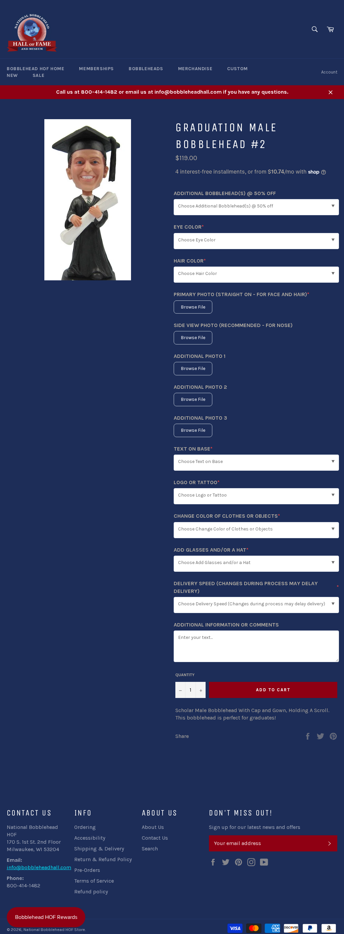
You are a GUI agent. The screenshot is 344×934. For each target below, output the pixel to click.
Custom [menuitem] (237, 69)
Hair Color (190, 261)
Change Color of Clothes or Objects (227, 516)
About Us (153, 827)
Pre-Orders (87, 870)
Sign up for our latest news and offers (254, 827)
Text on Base (193, 449)
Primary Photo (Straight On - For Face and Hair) (241, 294)
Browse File (193, 307)
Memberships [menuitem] (96, 69)
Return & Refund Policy (103, 859)
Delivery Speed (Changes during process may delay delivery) (256, 587)
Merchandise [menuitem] (195, 69)
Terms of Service (94, 881)
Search (150, 848)
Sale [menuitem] (38, 75)
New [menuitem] (12, 75)
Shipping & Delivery (99, 848)
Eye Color (189, 227)
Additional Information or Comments (226, 624)
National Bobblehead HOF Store (54, 929)
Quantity (185, 674)
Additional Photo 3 (200, 418)
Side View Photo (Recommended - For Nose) (233, 325)
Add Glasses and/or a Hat (211, 550)
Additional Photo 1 (199, 356)
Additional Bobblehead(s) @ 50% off (225, 193)
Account (329, 72)
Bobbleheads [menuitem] (146, 69)
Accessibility (89, 838)
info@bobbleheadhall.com (39, 867)
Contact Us (155, 838)
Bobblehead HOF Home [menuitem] (35, 69)
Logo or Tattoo (197, 482)
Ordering (85, 827)
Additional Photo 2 (200, 387)
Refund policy (91, 891)
